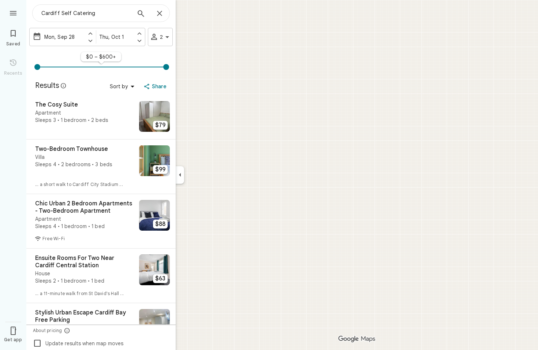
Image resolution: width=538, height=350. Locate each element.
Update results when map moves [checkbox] (78, 343)
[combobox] (86, 13)
